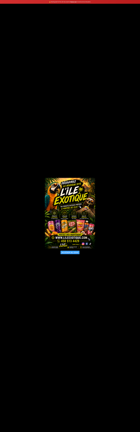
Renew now (73, 1)
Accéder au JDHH (70, 252)
